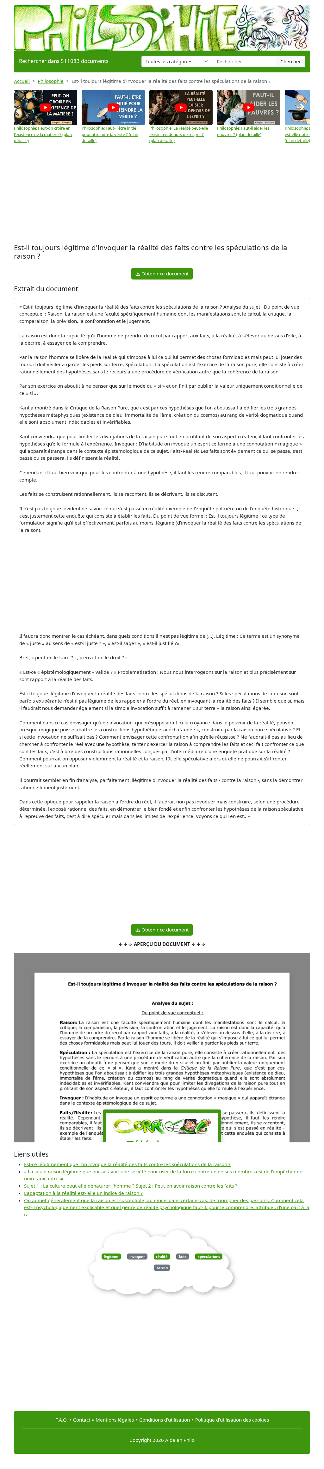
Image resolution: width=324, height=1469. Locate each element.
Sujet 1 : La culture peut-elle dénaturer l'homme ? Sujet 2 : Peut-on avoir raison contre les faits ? (130, 1186)
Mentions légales (115, 1420)
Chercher (290, 61)
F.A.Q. (61, 1420)
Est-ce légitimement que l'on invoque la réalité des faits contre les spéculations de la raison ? (127, 1164)
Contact (81, 1420)
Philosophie (51, 81)
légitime (111, 1256)
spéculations (209, 1256)
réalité (162, 1256)
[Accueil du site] (162, 25)
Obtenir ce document (164, 273)
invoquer (137, 1256)
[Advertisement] (162, 191)
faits (183, 1256)
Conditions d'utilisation (164, 1420)
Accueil (22, 81)
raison (162, 1267)
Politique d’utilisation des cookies (232, 1420)
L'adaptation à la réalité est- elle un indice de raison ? (83, 1193)
